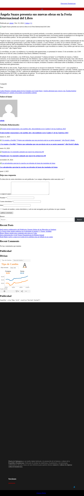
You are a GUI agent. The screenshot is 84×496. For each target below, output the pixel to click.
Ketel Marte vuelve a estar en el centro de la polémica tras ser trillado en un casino (26, 237)
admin (11, 23)
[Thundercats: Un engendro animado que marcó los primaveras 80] (22, 152)
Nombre (3, 198)
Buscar (2, 216)
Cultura (27, 23)
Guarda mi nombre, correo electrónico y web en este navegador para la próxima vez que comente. (34, 209)
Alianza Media (41, 493)
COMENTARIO (5, 194)
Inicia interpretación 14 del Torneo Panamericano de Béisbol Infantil (22, 235)
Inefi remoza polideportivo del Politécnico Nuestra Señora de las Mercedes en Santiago (28, 229)
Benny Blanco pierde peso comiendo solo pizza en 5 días (18, 233)
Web (1, 205)
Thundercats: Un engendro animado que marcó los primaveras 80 (23, 156)
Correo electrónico (6, 201)
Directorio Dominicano (68, 3)
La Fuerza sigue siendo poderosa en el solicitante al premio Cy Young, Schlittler (26, 231)
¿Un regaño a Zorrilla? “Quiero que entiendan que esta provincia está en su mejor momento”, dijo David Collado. (39, 144)
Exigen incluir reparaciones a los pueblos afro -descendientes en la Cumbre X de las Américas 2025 (34, 133)
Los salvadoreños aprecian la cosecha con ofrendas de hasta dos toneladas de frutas (29, 167)
